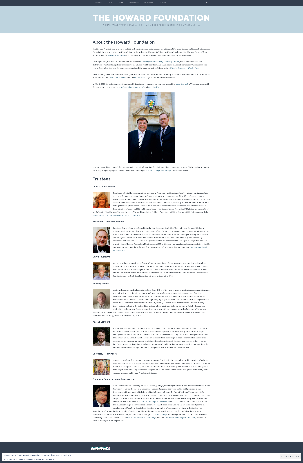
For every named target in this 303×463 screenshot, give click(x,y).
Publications (139, 77)
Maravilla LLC (182, 84)
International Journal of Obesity (156, 401)
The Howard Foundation (151, 18)
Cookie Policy (49, 459)
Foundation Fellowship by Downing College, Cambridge (116, 215)
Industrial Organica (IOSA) (132, 87)
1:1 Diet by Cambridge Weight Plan (184, 68)
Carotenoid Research (118, 77)
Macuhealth (153, 87)
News (109, 3)
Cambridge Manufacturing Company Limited (159, 61)
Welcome (98, 3)
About (120, 3)
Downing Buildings (116, 55)
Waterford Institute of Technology (141, 417)
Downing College (160, 414)
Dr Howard (148, 3)
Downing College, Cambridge (158, 170)
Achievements (133, 3)
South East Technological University (180, 417)
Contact (163, 3)
